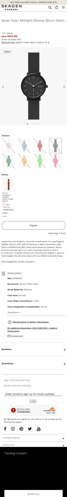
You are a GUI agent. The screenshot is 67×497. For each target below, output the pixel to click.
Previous (4, 86)
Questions (8, 363)
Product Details (14, 273)
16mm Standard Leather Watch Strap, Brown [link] (7, 197)
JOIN (33, 401)
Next (63, 86)
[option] (33, 86)
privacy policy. (55, 419)
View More (12, 312)
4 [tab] (38, 123)
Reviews (6, 349)
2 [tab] (31, 123)
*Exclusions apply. (13, 422)
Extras (5, 175)
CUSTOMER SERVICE (11, 438)
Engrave (33, 225)
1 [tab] (27, 123)
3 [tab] (34, 123)
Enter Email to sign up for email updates (29, 393)
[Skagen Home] (12, 8)
